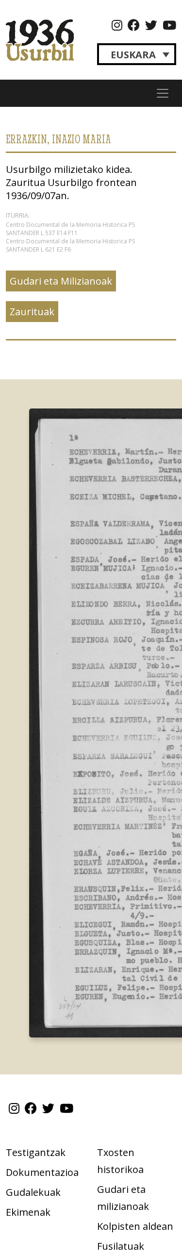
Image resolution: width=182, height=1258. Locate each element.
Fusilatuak (120, 1246)
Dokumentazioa (42, 1172)
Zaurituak (32, 311)
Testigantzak (36, 1152)
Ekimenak (28, 1212)
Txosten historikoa (120, 1161)
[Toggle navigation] (162, 93)
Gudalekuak (33, 1192)
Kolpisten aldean (135, 1226)
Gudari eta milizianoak (123, 1198)
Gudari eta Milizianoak (61, 281)
